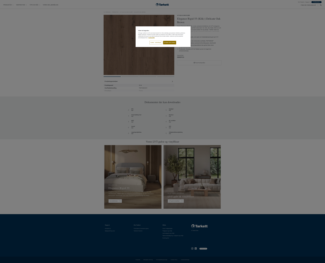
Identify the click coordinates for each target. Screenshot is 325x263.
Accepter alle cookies (169, 42)
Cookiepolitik (151, 37)
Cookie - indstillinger (155, 42)
